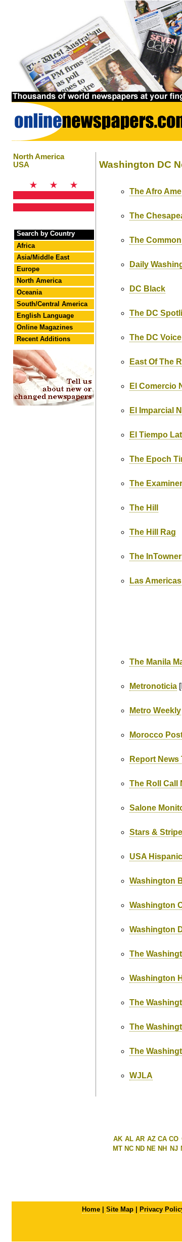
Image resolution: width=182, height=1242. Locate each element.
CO (173, 1139)
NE (151, 1148)
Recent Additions (43, 339)
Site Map (119, 1209)
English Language (45, 315)
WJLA (141, 1075)
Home (91, 1209)
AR (140, 1139)
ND (140, 1148)
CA (162, 1139)
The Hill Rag (152, 532)
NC (128, 1148)
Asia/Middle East (43, 257)
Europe (28, 269)
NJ (174, 1148)
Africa (26, 245)
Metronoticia (153, 686)
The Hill (143, 507)
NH (162, 1148)
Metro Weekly (155, 710)
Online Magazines (45, 327)
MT (117, 1148)
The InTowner (155, 556)
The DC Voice (155, 337)
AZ (151, 1139)
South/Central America (52, 304)
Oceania (29, 292)
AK (117, 1139)
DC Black (147, 288)
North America (39, 280)
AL (129, 1139)
